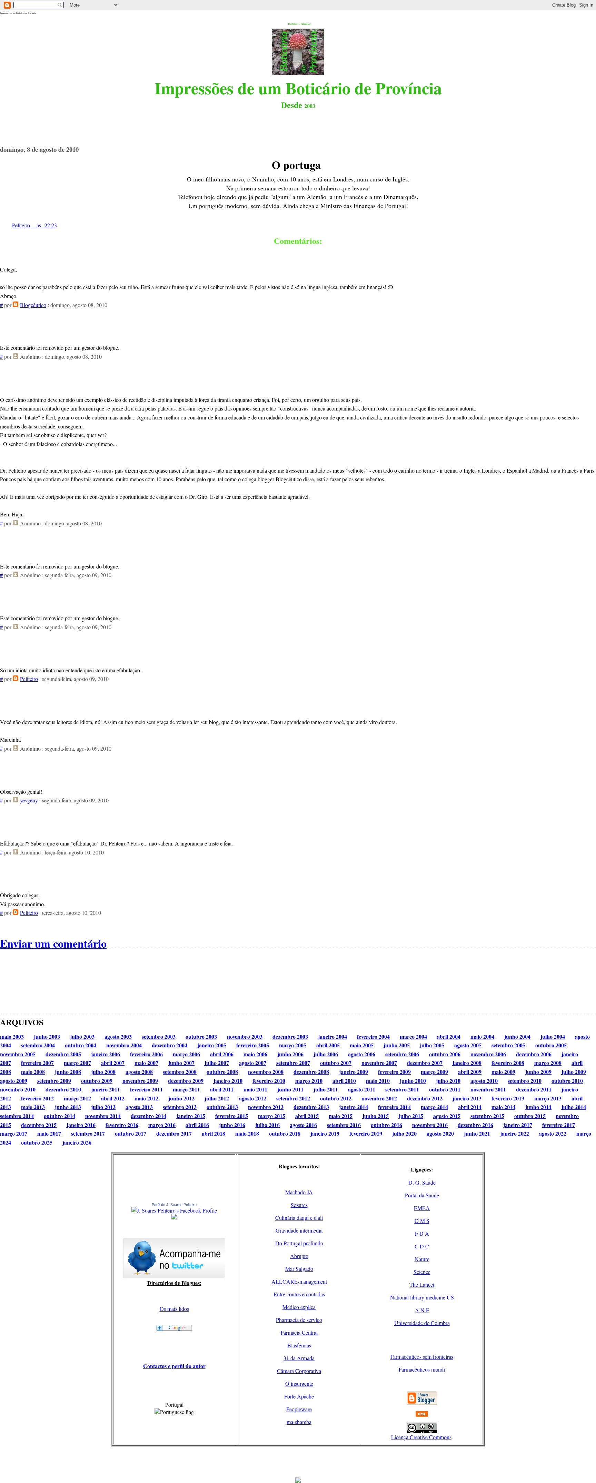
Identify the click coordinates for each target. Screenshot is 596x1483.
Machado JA (299, 1192)
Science (422, 1271)
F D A (422, 1233)
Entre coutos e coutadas (299, 1294)
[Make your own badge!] (174, 1218)
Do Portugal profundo (299, 1243)
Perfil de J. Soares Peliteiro (174, 1205)
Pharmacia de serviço (299, 1319)
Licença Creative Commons (421, 1437)
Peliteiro (29, 678)
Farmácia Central (299, 1332)
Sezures (299, 1204)
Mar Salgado (299, 1268)
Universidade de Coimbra (422, 1322)
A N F (422, 1310)
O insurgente (299, 1383)
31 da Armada (299, 1358)
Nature (422, 1259)
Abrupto (299, 1255)
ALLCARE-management (299, 1281)
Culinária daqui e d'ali (299, 1217)
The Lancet (421, 1284)
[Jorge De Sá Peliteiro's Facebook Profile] (174, 1210)
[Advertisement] (298, 1461)
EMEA (422, 1208)
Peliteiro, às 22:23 (34, 225)
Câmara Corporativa (299, 1370)
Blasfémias (299, 1345)
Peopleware (299, 1409)
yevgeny (29, 800)
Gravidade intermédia (299, 1230)
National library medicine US (422, 1297)
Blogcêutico (33, 304)
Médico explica (299, 1307)
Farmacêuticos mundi (422, 1369)
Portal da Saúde (422, 1195)
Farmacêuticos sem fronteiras (421, 1356)
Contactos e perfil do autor (174, 1366)
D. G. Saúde (422, 1182)
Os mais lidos (174, 1308)
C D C (422, 1246)
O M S (422, 1220)
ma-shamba (299, 1421)
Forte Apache (299, 1396)
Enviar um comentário (53, 943)
